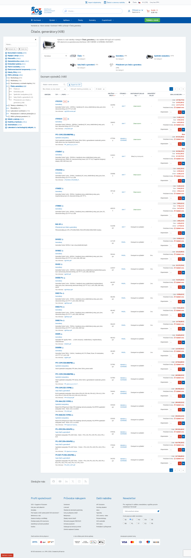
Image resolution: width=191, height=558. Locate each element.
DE (152, 519)
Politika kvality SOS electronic (40, 521)
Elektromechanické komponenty (22, 69)
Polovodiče (14, 58)
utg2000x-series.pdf (69, 111)
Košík (153, 10)
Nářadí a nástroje (16, 119)
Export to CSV (75, 85)
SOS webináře (100, 521)
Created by (55, 551)
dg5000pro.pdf (68, 289)
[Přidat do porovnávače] (68, 101)
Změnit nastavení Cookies (71, 529)
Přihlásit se (136, 10)
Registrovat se (136, 12)
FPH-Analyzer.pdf (69, 397)
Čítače (17, 89)
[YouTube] (60, 481)
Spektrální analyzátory (23, 94)
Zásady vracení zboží (70, 518)
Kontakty (33, 510)
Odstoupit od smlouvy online (72, 527)
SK (125, 519)
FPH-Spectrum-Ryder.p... (71, 425)
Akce (97, 510)
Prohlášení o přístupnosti (103, 527)
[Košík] (148, 11)
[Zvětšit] (66, 56)
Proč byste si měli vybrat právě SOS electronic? (45, 513)
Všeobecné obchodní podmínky (73, 510)
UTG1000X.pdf (68, 128)
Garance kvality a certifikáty (39, 518)
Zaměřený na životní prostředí (40, 524)
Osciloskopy (16, 78)
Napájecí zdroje (16, 56)
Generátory (19, 92)
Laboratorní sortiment (20, 111)
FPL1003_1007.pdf (69, 465)
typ (56, 94)
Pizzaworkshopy (101, 518)
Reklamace (67, 516)
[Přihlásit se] (129, 12)
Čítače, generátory (18, 86)
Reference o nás (36, 516)
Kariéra (33, 527)
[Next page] (183, 89)
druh (111, 95)
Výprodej (99, 513)
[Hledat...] (66, 11)
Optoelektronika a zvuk (18, 61)
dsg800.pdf (67, 357)
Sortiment (54, 26)
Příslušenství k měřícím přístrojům (23, 114)
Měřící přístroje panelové (20, 116)
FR (152, 523)
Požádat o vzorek (152, 20)
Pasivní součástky (16, 67)
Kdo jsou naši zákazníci (38, 507)
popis (64, 94)
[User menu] (141, 10)
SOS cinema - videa (102, 516)
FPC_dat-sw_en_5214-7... (71, 144)
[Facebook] (54, 481)
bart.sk (62, 551)
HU (139, 519)
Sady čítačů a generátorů (23, 97)
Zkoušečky (15, 108)
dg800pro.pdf (68, 303)
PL (132, 523)
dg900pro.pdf (68, 330)
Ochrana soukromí (69, 524)
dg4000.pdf (67, 274)
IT (138, 523)
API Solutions (100, 504)
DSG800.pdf (67, 344)
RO (125, 523)
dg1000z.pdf (67, 260)
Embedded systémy (16, 64)
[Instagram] (79, 481)
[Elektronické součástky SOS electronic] (43, 11)
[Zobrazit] (183, 112)
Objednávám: (164, 112)
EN (145, 519)
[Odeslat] (64, 84)
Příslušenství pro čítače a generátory (22, 101)
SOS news (99, 524)
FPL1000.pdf (68, 411)
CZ (132, 519)
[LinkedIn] (66, 481)
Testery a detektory (19, 105)
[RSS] (86, 481)
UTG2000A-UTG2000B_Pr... (72, 180)
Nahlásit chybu (7, 555)
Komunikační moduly (17, 53)
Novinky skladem (101, 507)
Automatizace (15, 125)
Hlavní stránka (44, 26)
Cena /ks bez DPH (176, 94)
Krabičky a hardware (17, 122)
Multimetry (16, 81)
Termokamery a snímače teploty (23, 83)
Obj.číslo (111, 93)
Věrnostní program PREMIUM (72, 521)
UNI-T (123, 106)
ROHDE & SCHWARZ (123, 139)
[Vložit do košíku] (180, 112)
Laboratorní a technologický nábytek (22, 127)
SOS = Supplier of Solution (39, 504)
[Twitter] (73, 481)
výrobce (123, 93)
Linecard (66, 507)
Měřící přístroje (63, 26)
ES (145, 523)
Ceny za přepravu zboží (70, 513)
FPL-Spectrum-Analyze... (71, 451)
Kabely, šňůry (14, 72)
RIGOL (124, 242)
